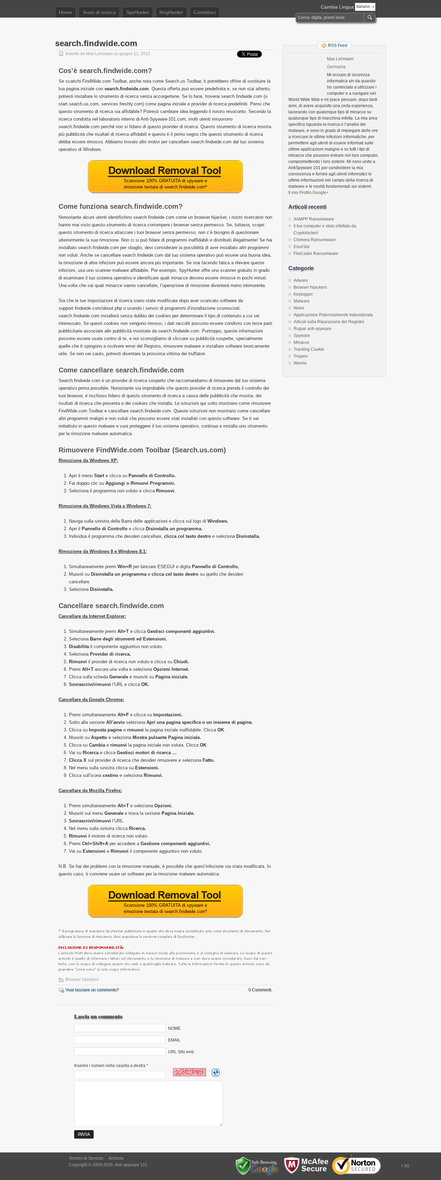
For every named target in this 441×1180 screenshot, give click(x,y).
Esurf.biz (302, 246)
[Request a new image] (215, 1072)
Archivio (116, 1158)
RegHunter (171, 12)
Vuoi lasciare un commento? (92, 989)
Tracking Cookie (309, 349)
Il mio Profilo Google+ (308, 192)
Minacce (301, 342)
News (299, 308)
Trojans (301, 356)
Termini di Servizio (86, 1158)
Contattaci (205, 12)
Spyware (302, 335)
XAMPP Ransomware (314, 219)
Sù (406, 1165)
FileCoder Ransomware (316, 253)
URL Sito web (181, 1051)
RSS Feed (337, 45)
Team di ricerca (99, 12)
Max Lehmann (99, 53)
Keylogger (303, 294)
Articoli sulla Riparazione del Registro (329, 321)
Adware (301, 280)
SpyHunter (137, 12)
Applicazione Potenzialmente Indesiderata (333, 314)
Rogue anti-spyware (312, 328)
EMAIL (174, 1040)
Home (65, 12)
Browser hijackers (82, 979)
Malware (302, 301)
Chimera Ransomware (315, 239)
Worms (300, 363)
